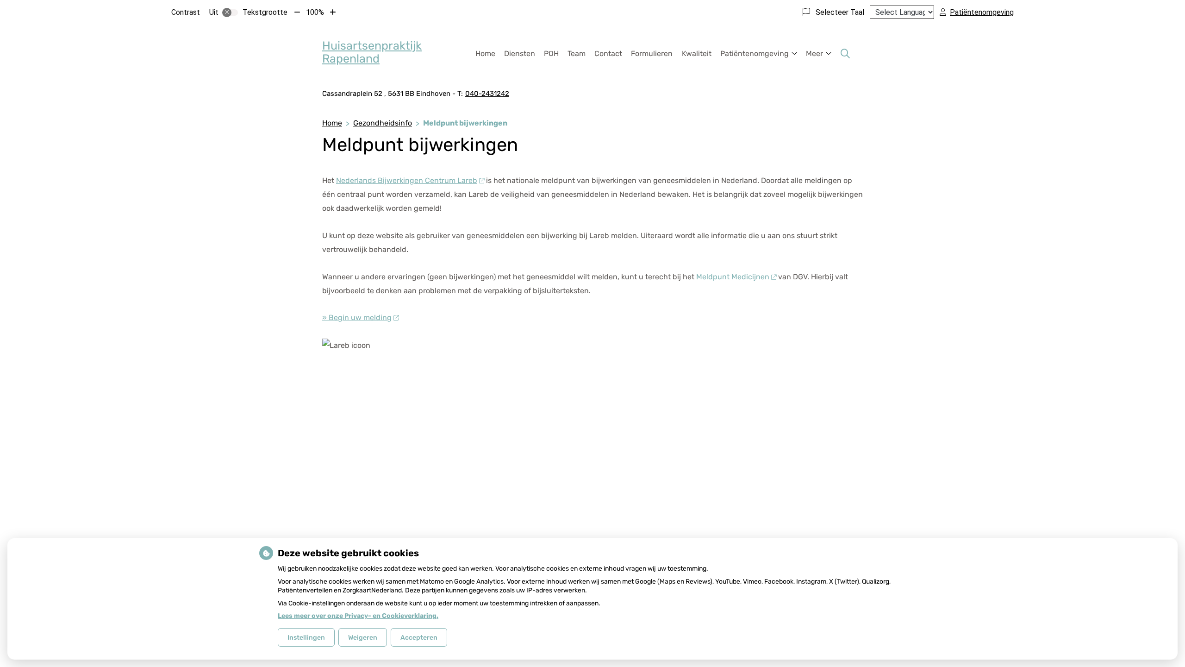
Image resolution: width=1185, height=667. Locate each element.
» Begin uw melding (357, 317)
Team (577, 53)
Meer (814, 53)
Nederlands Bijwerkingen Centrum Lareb (406, 180)
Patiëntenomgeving (754, 53)
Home (485, 53)
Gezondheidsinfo (382, 123)
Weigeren (362, 638)
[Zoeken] (845, 54)
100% (315, 12)
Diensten (519, 53)
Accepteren (418, 638)
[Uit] (230, 12)
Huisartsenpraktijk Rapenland (372, 52)
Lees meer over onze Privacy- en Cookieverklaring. (358, 616)
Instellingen (306, 638)
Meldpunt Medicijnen (732, 276)
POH (551, 53)
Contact (608, 53)
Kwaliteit (696, 53)
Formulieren (652, 53)
